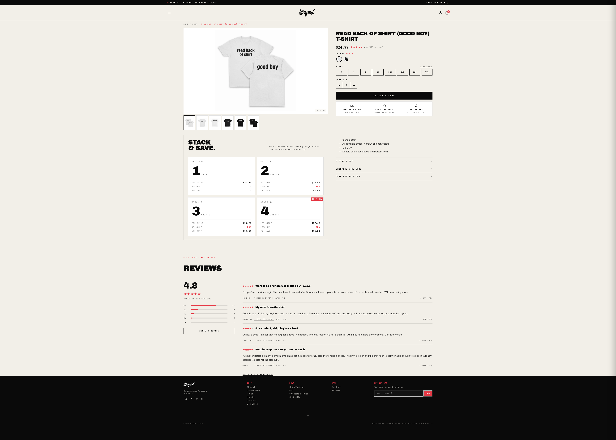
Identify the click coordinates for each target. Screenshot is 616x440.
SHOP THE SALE (436, 3)
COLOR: (344, 54)
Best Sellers (252, 404)
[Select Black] (346, 59)
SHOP (194, 24)
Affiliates (336, 390)
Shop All (251, 387)
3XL (403, 72)
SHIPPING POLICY (393, 424)
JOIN (428, 393)
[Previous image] (188, 71)
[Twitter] (202, 399)
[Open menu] (169, 13)
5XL (427, 72)
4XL (415, 72)
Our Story (336, 387)
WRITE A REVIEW (209, 331)
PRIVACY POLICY (425, 424)
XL (378, 72)
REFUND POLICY (378, 424)
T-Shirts (251, 394)
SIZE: (339, 67)
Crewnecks (252, 400)
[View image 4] (228, 122)
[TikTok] (191, 399)
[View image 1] (189, 122)
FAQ (291, 390)
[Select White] (339, 59)
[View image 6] (253, 122)
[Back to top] (308, 416)
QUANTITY (341, 80)
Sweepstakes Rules (298, 394)
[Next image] (323, 71)
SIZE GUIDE (426, 66)
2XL (390, 72)
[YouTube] (196, 399)
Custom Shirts (253, 390)
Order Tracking (296, 387)
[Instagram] (186, 399)
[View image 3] (215, 122)
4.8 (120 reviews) (373, 47)
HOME (186, 24)
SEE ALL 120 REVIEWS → (258, 374)
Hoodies (251, 397)
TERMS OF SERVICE (409, 424)
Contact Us (294, 397)
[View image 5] (240, 122)
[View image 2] (202, 122)
